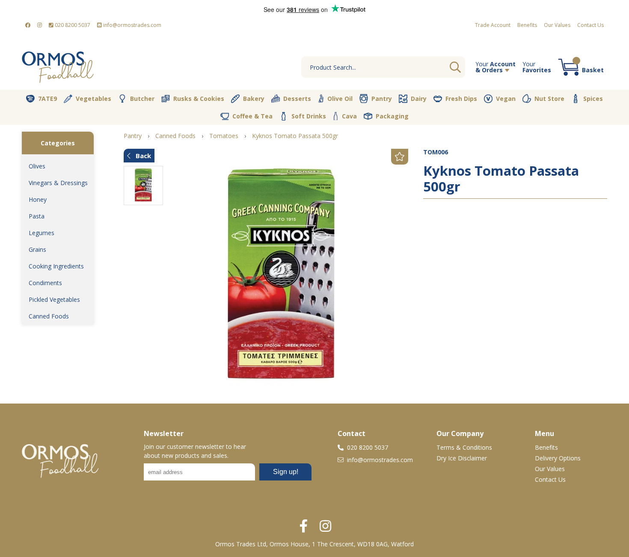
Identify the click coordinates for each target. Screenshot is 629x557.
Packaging (392, 116)
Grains (37, 249)
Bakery (253, 98)
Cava (349, 116)
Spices (593, 98)
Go (455, 67)
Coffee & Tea (252, 116)
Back (142, 155)
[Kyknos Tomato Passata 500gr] (281, 277)
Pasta (37, 216)
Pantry (381, 98)
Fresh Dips (461, 98)
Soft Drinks (308, 116)
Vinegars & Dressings (58, 183)
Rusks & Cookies (198, 98)
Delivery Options (558, 458)
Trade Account (492, 25)
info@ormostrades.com (131, 25)
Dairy (419, 98)
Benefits (527, 25)
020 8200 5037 (71, 25)
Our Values (557, 25)
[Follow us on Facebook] (28, 25)
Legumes (41, 233)
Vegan (506, 98)
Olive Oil (340, 98)
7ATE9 (47, 98)
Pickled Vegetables (54, 299)
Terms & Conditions (464, 447)
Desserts (297, 98)
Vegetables (93, 98)
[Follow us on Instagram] (39, 25)
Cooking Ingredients (56, 266)
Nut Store (549, 98)
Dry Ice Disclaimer (461, 458)
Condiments (45, 283)
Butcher (142, 98)
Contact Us (590, 25)
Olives (37, 166)
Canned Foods (49, 316)
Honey (38, 199)
